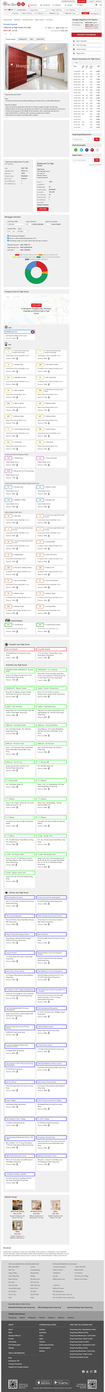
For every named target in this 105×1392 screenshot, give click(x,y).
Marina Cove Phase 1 (81, 1279)
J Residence (56, 1273)
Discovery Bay (13, 1285)
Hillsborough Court (59, 1279)
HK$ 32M (36, 1214)
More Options (94, 14)
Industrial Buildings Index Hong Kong (79, 1307)
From (53, 10)
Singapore (51, 1318)
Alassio (55, 1211)
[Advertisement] (36, 137)
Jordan (32, 1267)
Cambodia (42, 1333)
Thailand (42, 1318)
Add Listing (81, 1)
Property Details (10, 39)
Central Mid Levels (15, 1288)
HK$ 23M (17, 1234)
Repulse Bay (34, 1273)
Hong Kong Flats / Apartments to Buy (82, 1345)
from (24, 13)
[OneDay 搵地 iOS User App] (43, 1382)
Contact (11, 1339)
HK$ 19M (55, 1214)
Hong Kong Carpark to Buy (79, 1357)
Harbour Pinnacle (58, 1288)
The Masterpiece (58, 1291)
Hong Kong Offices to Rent (79, 1333)
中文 (100, 5)
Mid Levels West (14, 1267)
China (41, 1336)
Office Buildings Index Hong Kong (49, 1307)
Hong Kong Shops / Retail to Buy (81, 1354)
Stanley (32, 1276)
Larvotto (55, 1276)
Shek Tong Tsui (35, 1285)
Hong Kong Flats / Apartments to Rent (83, 1329)
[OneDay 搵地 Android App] (61, 1382)
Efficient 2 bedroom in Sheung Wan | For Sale (36, 1217)
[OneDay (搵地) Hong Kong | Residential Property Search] (14, 4)
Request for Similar (87, 35)
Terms (20, 229)
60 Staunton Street (36, 1211)
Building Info (23, 39)
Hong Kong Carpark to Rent (79, 1342)
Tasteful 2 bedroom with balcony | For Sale (55, 1217)
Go (97, 139)
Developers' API (13, 1361)
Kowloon (56, 1285)
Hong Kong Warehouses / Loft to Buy (82, 1351)
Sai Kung (11, 1282)
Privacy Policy (68, 1388)
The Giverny (78, 1273)
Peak (32, 1298)
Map (31, 39)
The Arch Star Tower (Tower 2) (62, 1294)
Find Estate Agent (14, 1345)
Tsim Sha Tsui (34, 1282)
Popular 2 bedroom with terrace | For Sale (17, 1217)
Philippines (32, 1318)
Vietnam (22, 1318)
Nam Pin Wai (34, 1294)
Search (85, 13)
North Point (34, 1288)
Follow (42, 209)
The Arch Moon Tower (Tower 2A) (63, 1298)
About (10, 1329)
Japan (41, 1339)
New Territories (80, 1267)
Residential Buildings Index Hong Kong (21, 1307)
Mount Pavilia (79, 1270)
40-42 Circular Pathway (17, 1211)
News (10, 1333)
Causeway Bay (35, 1270)
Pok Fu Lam (12, 1294)
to (67, 10)
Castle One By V (58, 1270)
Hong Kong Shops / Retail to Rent (81, 1339)
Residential (33, 5)
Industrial (57, 5)
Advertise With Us (14, 1336)
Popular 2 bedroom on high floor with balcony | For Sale (17, 1238)
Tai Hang (33, 1291)
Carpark (69, 5)
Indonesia (70, 1318)
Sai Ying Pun (13, 1291)
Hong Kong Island (59, 1267)
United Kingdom (44, 1348)
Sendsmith (99, 165)
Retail (81, 5)
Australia (42, 1329)
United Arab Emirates (46, 1345)
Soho (10, 1298)
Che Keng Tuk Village (81, 1276)
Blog (10, 1358)
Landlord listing (21, 10)
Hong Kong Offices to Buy (79, 1348)
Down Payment (31, 222)
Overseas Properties (68, 1)
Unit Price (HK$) (12, 222)
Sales (76, 62)
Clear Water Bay (14, 1276)
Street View (40, 39)
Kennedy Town (35, 1279)
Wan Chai (12, 1270)
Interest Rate (11, 229)
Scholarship (12, 1342)
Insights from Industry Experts (18, 1367)
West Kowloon (13, 1279)
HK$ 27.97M (17, 1214)
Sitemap (11, 1348)
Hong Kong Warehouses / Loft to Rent (82, 1336)
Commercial (46, 5)
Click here (36, 305)
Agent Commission (51, 222)
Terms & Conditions (59, 1388)
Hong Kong (12, 1318)
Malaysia (61, 1318)
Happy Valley (13, 1273)
